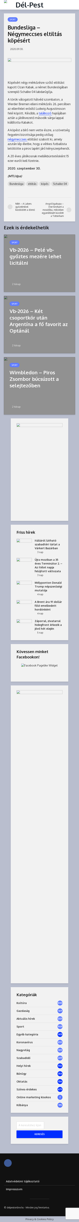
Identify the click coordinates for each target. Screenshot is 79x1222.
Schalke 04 (60, 183)
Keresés (40, 1134)
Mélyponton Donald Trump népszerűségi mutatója (48, 586)
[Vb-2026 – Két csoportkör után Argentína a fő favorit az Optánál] (39, 324)
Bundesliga (16, 183)
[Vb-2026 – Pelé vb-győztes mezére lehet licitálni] (39, 263)
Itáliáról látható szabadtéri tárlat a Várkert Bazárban (47, 544)
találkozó (45, 113)
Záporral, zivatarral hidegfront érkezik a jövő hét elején (48, 624)
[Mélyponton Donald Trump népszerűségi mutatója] (24, 586)
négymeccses (17, 139)
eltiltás (32, 183)
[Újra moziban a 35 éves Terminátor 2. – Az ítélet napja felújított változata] (24, 563)
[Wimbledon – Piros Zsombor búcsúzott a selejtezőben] (39, 385)
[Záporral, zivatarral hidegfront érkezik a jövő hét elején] (24, 624)
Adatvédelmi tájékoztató (23, 1181)
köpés (45, 183)
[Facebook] (8, 1163)
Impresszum (14, 1189)
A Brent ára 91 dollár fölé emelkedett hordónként (48, 605)
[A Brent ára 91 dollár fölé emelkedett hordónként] (24, 605)
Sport (13, 19)
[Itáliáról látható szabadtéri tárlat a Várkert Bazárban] (24, 544)
